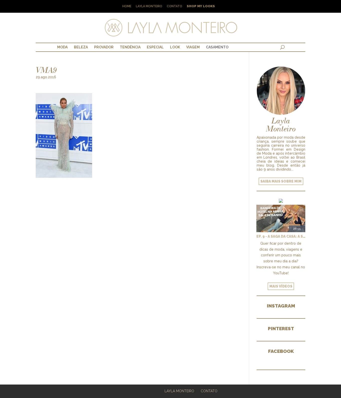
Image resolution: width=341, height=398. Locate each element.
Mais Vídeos (280, 286)
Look (175, 47)
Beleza (81, 47)
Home (126, 6)
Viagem (193, 47)
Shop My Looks (201, 6)
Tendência (130, 47)
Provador (104, 47)
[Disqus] (135, 240)
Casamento (217, 47)
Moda (62, 47)
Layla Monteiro (149, 6)
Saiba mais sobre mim (281, 181)
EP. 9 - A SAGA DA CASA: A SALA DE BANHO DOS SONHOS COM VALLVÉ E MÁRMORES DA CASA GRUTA (280, 236)
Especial (155, 47)
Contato (174, 6)
